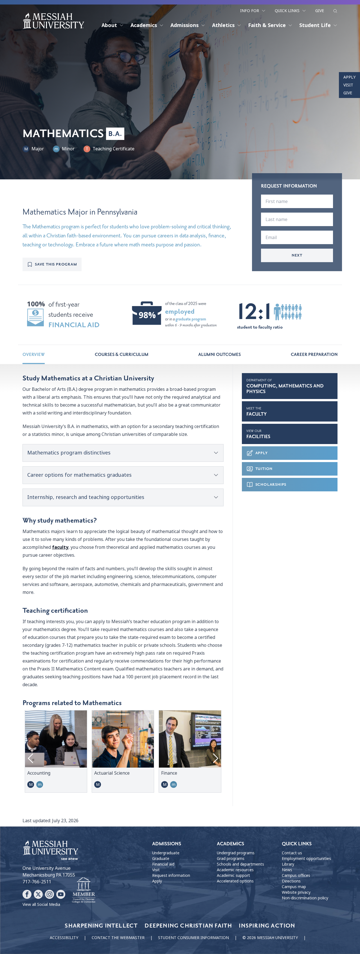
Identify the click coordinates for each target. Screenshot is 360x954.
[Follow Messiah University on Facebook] (27, 894)
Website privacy (296, 892)
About (109, 25)
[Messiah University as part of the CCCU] (83, 890)
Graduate (160, 858)
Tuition (264, 468)
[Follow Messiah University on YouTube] (60, 894)
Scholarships (271, 484)
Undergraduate (165, 853)
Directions (291, 881)
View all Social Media (41, 904)
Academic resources (235, 870)
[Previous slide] (31, 758)
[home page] (53, 20)
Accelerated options (235, 881)
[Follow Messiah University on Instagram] (49, 894)
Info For (249, 11)
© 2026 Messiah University (270, 937)
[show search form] (335, 11)
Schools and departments (240, 864)
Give (319, 11)
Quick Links (287, 11)
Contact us (292, 853)
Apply (349, 77)
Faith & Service (267, 25)
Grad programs (230, 858)
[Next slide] (215, 758)
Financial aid (163, 864)
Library (288, 864)
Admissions (184, 25)
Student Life (315, 25)
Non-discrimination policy (305, 898)
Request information (171, 875)
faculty (60, 547)
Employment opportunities (306, 858)
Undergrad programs (236, 853)
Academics (143, 25)
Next (297, 255)
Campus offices (296, 875)
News (287, 870)
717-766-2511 (36, 882)
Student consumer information (193, 937)
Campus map (294, 887)
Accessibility (64, 937)
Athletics (223, 25)
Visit (348, 85)
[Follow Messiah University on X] (38, 894)
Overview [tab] (33, 354)
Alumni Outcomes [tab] (219, 354)
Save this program (56, 264)
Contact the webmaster (118, 937)
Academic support (233, 875)
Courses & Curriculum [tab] (121, 354)
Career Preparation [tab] (314, 354)
